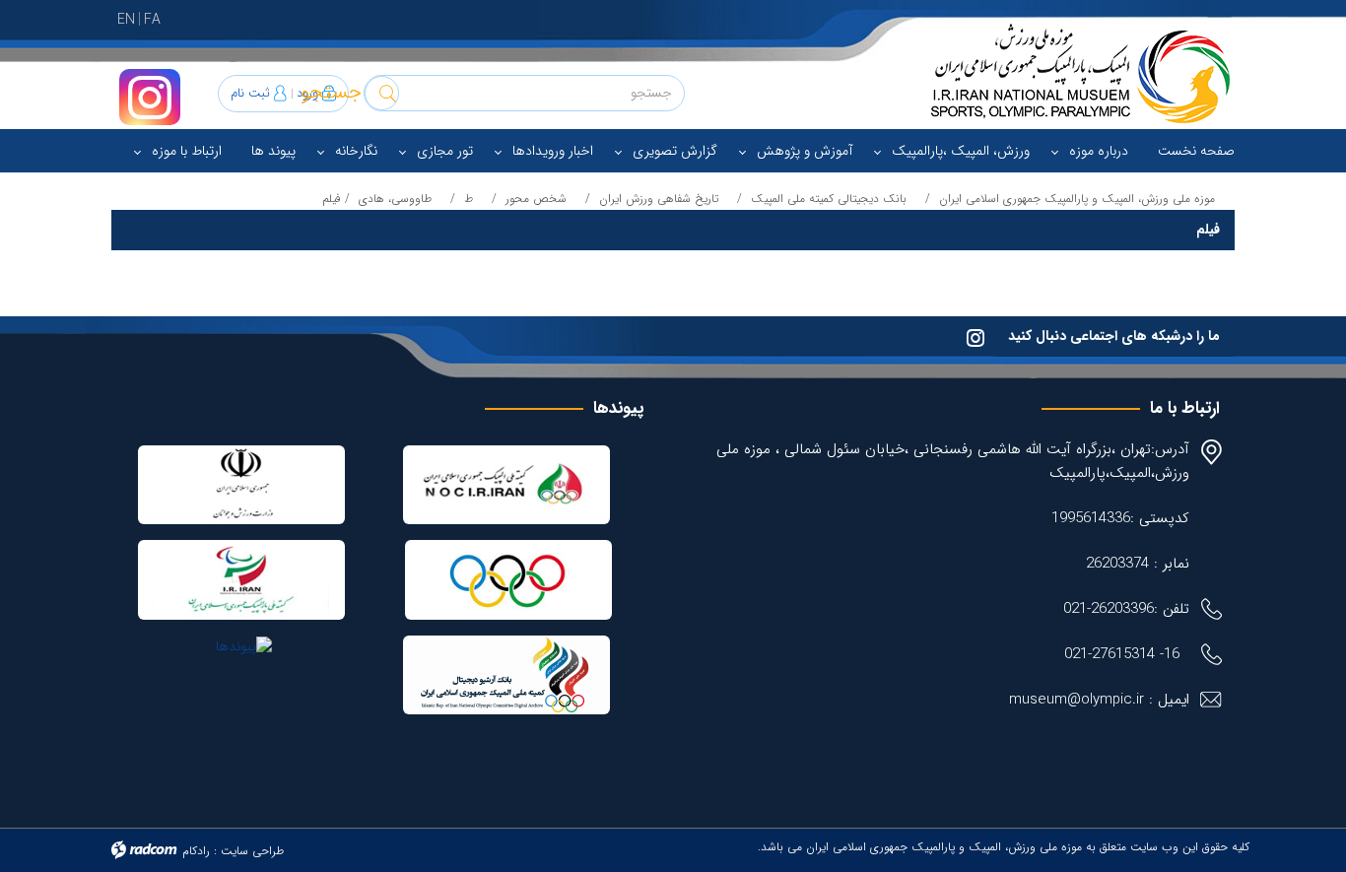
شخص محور (536, 198)
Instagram (149, 97)
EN (126, 20)
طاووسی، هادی (395, 198)
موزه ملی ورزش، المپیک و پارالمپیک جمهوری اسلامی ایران (1077, 198)
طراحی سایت (252, 850)
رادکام (196, 850)
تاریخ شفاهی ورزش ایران (658, 198)
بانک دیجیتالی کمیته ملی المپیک (829, 198)
